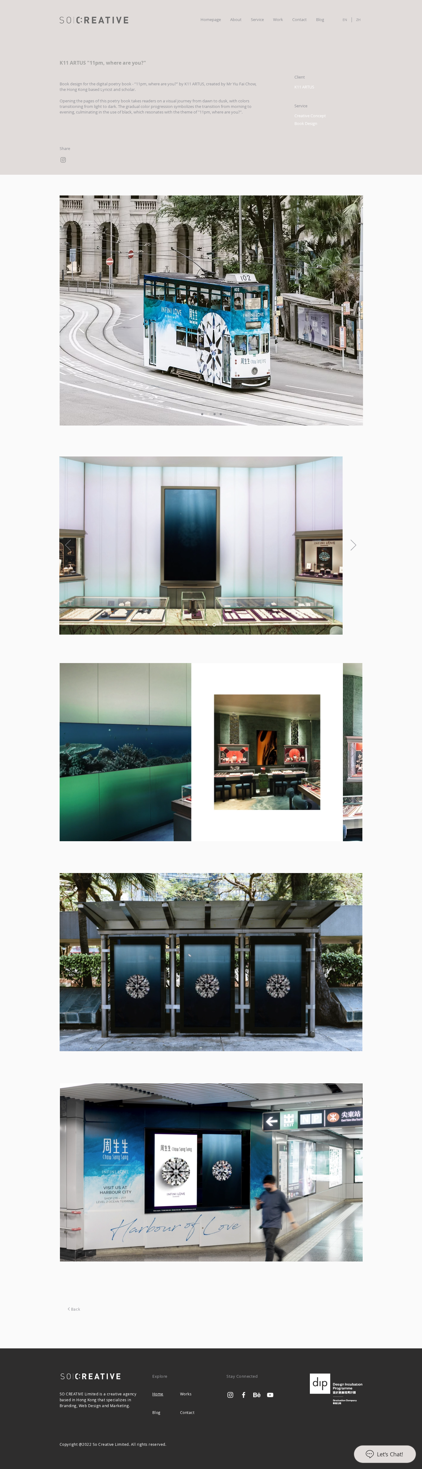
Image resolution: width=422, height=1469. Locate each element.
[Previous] (69, 310)
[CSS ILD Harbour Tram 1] (202, 414)
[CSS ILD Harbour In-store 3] (207, 831)
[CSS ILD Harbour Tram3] (214, 414)
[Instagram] (63, 159)
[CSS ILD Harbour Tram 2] (208, 414)
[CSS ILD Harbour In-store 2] (215, 624)
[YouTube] (270, 1395)
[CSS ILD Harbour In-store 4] (215, 831)
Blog (156, 1412)
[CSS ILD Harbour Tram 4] (221, 414)
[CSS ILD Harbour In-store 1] (207, 624)
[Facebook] (243, 1395)
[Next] (353, 310)
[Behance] (257, 1395)
